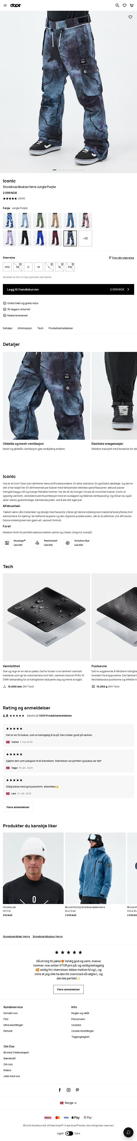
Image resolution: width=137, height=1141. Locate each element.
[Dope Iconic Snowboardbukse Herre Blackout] (24, 238)
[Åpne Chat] (128, 1132)
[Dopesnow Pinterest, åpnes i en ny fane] (77, 1090)
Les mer (18, 544)
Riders (7, 1070)
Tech (40, 328)
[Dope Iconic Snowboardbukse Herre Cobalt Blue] (40, 238)
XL (61, 267)
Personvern (78, 1019)
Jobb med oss (12, 1076)
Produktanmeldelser (61, 328)
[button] (68, 1133)
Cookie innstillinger (82, 1031)
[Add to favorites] (130, 17)
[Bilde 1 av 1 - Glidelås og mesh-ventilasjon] (46, 396)
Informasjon (25, 328)
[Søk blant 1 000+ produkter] (117, 5)
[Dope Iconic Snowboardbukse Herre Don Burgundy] (55, 238)
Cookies (76, 1025)
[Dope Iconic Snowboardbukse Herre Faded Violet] (9, 238)
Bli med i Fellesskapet (16, 1052)
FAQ (6, 1019)
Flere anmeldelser (18, 807)
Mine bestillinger (13, 1025)
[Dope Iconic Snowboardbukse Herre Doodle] (85, 221)
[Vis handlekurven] (131, 5)
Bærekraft (10, 1058)
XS (19, 267)
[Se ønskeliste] (124, 5)
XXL (71, 267)
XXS (7, 267)
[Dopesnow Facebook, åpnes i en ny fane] (59, 1090)
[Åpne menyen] (5, 5)
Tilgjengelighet (80, 1036)
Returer (8, 1031)
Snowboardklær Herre (16, 936)
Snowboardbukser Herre (48, 936)
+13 (85, 238)
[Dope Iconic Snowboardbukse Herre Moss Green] (40, 221)
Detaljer (7, 328)
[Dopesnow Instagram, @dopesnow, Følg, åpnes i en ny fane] (68, 1090)
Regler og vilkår (80, 1013)
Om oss (8, 1064)
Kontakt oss (11, 1013)
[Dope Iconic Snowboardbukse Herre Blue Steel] (70, 221)
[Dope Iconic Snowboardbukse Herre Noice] (9, 221)
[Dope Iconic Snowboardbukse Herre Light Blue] (24, 221)
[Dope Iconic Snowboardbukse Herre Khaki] (55, 221)
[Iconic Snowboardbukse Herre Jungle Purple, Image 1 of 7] (68, 92)
